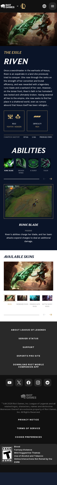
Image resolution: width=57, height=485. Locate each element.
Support (28, 347)
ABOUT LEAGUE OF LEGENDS (28, 330)
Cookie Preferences (28, 437)
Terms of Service (28, 428)
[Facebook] (28, 382)
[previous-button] (44, 179)
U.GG (34, 137)
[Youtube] (9, 382)
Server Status (28, 338)
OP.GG (25, 137)
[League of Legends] (23, 6)
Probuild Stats (46, 137)
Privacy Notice (28, 419)
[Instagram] (38, 382)
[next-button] (50, 179)
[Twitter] (19, 382)
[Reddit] (47, 382)
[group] (27, 166)
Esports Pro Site (28, 356)
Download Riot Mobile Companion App (28, 365)
